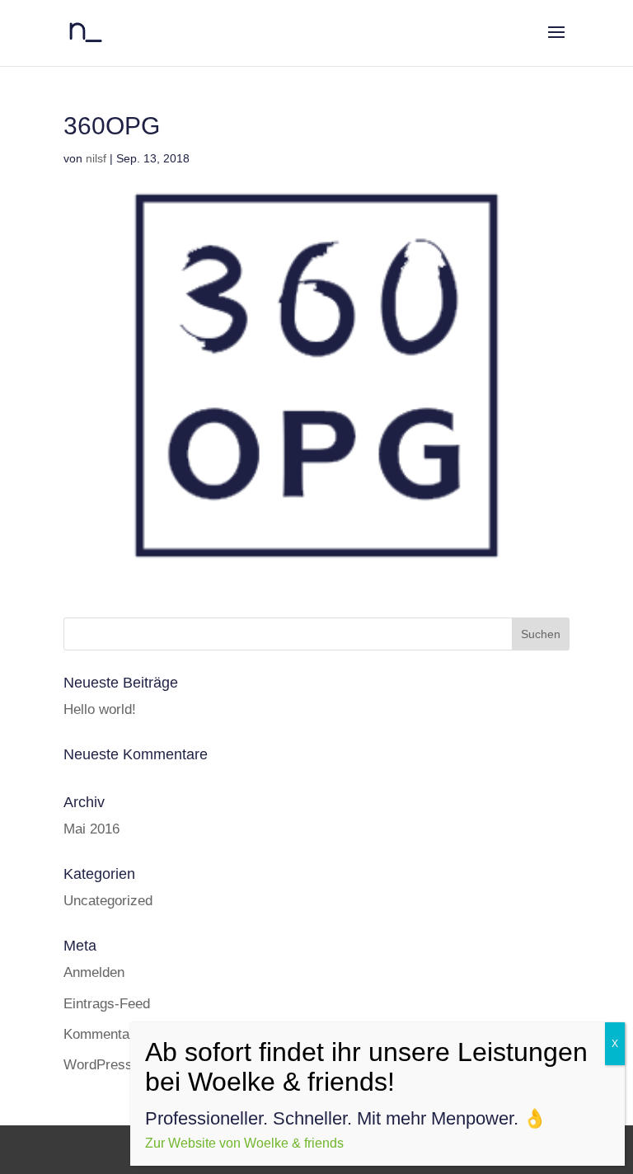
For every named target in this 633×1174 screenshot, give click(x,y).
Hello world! (99, 709)
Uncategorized (107, 901)
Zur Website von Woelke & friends (246, 1143)
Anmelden (93, 972)
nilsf (96, 158)
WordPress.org (110, 1065)
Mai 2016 (91, 829)
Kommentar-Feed (116, 1034)
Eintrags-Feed (106, 1004)
